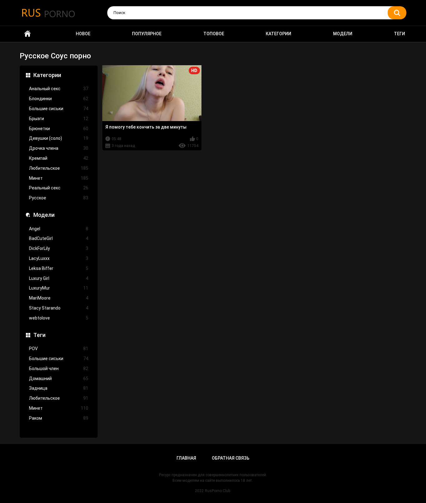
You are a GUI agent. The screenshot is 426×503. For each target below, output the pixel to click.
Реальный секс (58, 187)
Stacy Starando (58, 307)
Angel (58, 228)
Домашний (58, 378)
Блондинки (58, 98)
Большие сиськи (58, 108)
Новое (83, 33)
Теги (399, 33)
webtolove (58, 317)
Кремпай (58, 158)
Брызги (58, 118)
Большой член (58, 368)
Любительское (58, 168)
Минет (58, 178)
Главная (186, 458)
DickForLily (58, 248)
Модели (342, 33)
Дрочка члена (58, 148)
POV (58, 348)
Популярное (147, 33)
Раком (58, 418)
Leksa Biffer (58, 268)
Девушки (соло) (58, 138)
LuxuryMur (58, 288)
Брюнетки (58, 128)
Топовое (213, 33)
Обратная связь (230, 458)
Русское (58, 197)
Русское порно (27, 34)
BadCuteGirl (58, 238)
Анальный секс (58, 88)
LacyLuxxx (58, 258)
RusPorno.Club (217, 491)
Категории (278, 33)
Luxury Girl (58, 278)
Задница (58, 388)
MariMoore (58, 297)
